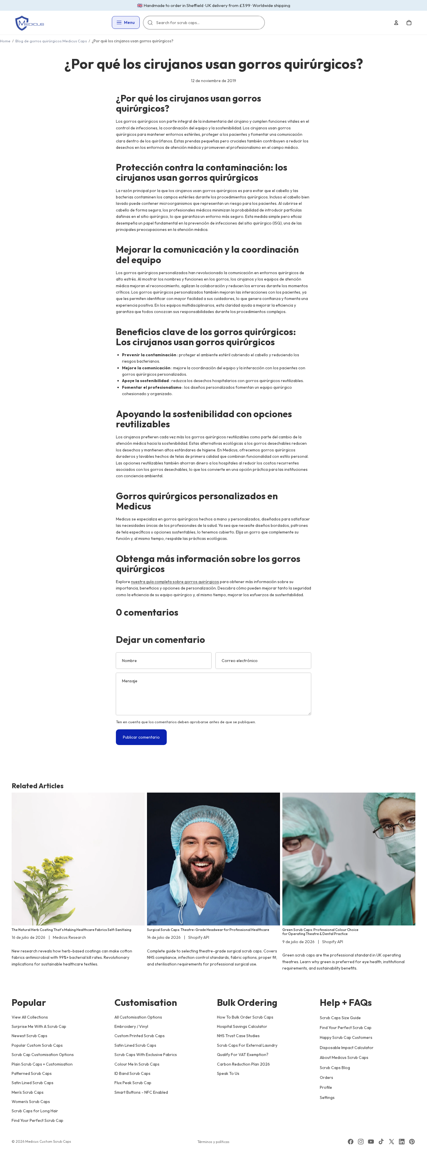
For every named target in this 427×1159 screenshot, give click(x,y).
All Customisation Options (138, 1016)
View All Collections (30, 1016)
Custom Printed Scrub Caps (139, 1035)
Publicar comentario (141, 737)
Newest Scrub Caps (29, 1035)
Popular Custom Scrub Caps (37, 1045)
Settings (327, 1097)
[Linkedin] (401, 1141)
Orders (326, 1077)
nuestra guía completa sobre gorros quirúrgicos (175, 581)
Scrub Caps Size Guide (340, 1017)
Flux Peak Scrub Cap (132, 1082)
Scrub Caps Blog (335, 1067)
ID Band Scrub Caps (132, 1073)
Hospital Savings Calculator (242, 1026)
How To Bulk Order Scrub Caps (245, 1016)
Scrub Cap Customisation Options (43, 1054)
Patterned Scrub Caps (32, 1073)
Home (5, 41)
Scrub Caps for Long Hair (35, 1110)
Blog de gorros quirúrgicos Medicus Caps (51, 41)
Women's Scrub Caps (31, 1101)
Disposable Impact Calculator (347, 1047)
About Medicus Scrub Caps (344, 1057)
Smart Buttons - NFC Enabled (141, 1092)
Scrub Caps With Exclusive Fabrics (145, 1054)
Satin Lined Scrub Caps (32, 1082)
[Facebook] (350, 1141)
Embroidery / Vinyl (131, 1026)
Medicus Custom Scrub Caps (48, 1141)
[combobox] (207, 22)
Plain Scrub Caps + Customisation (42, 1063)
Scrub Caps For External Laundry (247, 1045)
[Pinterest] (411, 1141)
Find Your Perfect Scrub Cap (37, 1120)
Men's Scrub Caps (28, 1092)
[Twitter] (391, 1141)
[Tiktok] (381, 1141)
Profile (326, 1087)
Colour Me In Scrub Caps (136, 1063)
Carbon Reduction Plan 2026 (243, 1063)
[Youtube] (370, 1141)
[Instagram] (360, 1141)
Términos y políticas (213, 1142)
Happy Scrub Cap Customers (346, 1037)
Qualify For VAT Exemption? (242, 1054)
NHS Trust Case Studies (238, 1035)
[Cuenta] (396, 22)
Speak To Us (228, 1073)
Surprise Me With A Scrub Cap (39, 1026)
